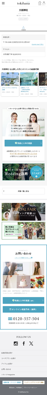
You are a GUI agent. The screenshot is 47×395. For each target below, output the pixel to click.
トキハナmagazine (8, 374)
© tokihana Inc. (23, 392)
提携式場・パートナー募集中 (12, 382)
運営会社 (12, 387)
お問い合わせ (6, 369)
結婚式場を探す (7, 353)
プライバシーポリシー (30, 387)
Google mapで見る (37, 44)
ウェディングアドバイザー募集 (33, 382)
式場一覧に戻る (23, 191)
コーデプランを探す (8, 358)
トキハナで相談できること (23, 257)
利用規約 (19, 387)
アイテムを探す (7, 364)
